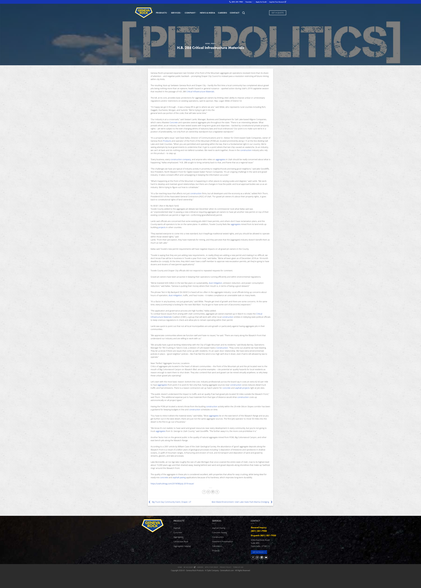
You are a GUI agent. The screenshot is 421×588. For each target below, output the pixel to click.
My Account (189, 567)
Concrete (173, 122)
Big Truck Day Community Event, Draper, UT (171, 502)
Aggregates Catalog (182, 546)
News (207, 44)
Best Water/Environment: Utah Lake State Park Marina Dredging (241, 502)
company (186, 159)
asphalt (238, 388)
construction (246, 150)
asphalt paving (179, 477)
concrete (227, 388)
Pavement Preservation (222, 541)
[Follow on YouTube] (266, 558)
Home (180, 567)
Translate (248, 2)
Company (190, 12)
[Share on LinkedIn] (213, 492)
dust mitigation (215, 283)
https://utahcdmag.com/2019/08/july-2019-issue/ (172, 483)
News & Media (207, 12)
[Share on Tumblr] (217, 492)
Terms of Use (238, 567)
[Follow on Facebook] (253, 558)
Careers (222, 12)
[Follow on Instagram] (257, 558)
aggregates (220, 159)
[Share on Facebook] (204, 492)
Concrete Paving (219, 532)
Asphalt (177, 528)
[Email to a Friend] (208, 492)
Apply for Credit (261, 2)
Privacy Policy (225, 567)
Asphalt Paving (218, 528)
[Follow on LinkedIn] (262, 558)
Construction (222, 347)
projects (162, 227)
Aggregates (178, 537)
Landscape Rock (181, 541)
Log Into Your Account (277, 2)
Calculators (217, 546)
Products (161, 12)
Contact (234, 12)
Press (213, 44)
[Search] (243, 12)
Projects (215, 550)
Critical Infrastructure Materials (200, 91)
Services (175, 12)
